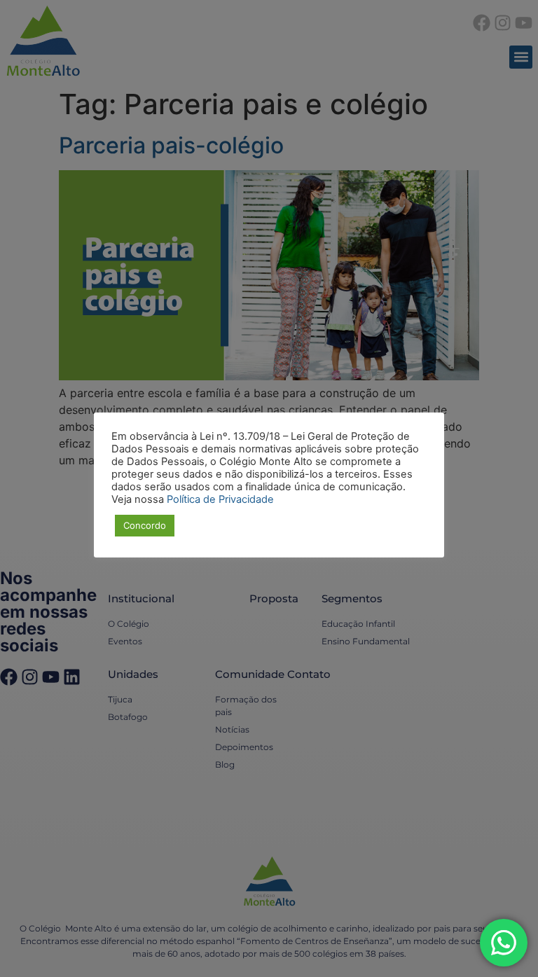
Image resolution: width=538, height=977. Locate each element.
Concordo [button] (144, 525)
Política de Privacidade (220, 499)
